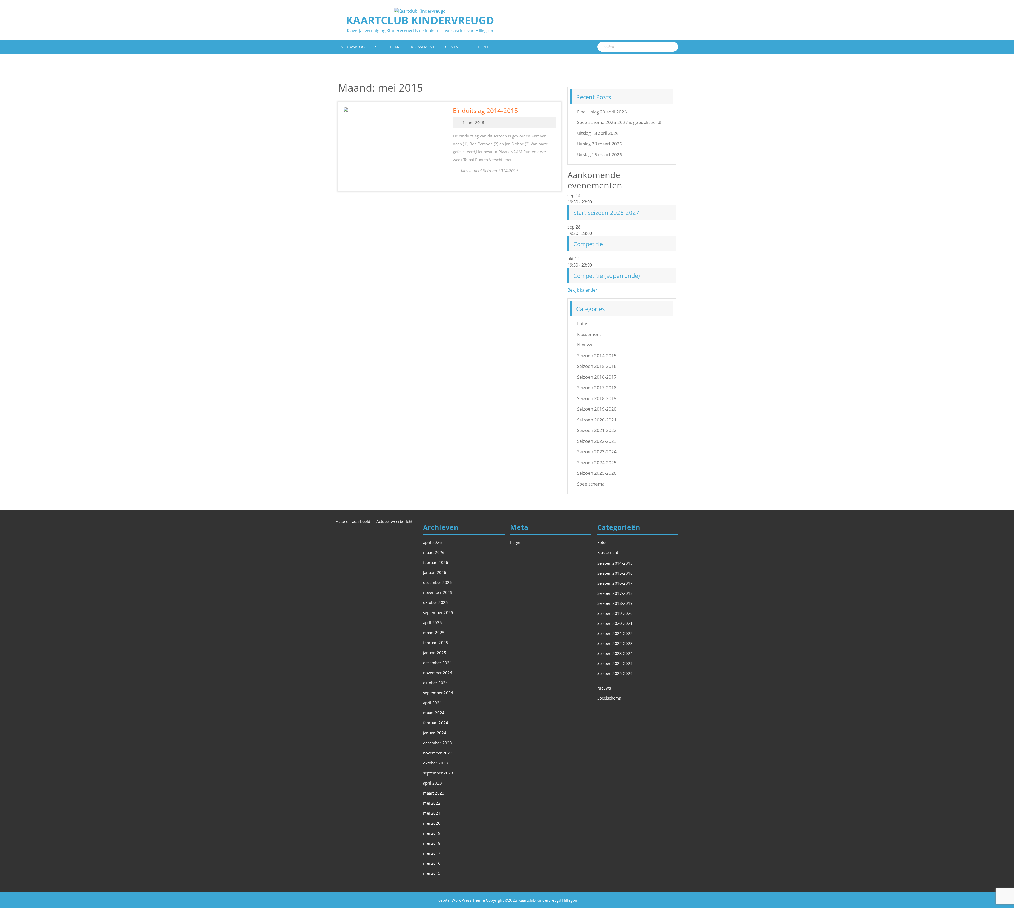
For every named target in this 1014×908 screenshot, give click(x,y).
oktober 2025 (435, 602)
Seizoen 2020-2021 (597, 420)
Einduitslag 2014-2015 (485, 110)
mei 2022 (431, 803)
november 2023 (437, 752)
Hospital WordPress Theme (460, 900)
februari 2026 (435, 562)
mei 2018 (431, 843)
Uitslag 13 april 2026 (598, 133)
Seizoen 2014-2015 (597, 356)
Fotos (582, 323)
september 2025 (438, 612)
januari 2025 (434, 652)
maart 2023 (433, 793)
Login (515, 542)
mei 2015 (431, 873)
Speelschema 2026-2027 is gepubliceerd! (619, 122)
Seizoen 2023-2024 (597, 452)
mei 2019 (431, 833)
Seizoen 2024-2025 (597, 462)
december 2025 (437, 582)
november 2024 (437, 672)
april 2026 (432, 542)
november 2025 (437, 592)
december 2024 (437, 662)
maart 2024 (433, 712)
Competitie (588, 244)
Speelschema (388, 46)
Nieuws (584, 345)
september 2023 (438, 773)
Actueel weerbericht (394, 521)
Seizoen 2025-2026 (597, 473)
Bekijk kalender (582, 290)
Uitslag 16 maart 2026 (599, 154)
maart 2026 (433, 552)
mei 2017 (431, 853)
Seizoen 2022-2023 (597, 441)
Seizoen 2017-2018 (597, 387)
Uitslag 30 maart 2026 (599, 144)
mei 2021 (431, 813)
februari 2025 (435, 642)
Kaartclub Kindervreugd (420, 20)
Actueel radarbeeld (353, 521)
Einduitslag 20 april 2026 (602, 112)
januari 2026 (434, 572)
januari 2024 (434, 732)
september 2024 (438, 692)
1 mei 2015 (474, 122)
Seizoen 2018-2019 (597, 398)
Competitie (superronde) (606, 275)
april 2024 (432, 702)
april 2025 (432, 622)
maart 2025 (433, 632)
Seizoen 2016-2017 (597, 377)
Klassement (423, 46)
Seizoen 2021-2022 (597, 430)
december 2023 (437, 742)
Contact (453, 46)
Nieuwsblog (353, 46)
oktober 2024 (435, 682)
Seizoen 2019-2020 (597, 409)
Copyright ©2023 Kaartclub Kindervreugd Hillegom (532, 900)
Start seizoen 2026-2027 (606, 212)
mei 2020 (431, 823)
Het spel (481, 46)
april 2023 (432, 783)
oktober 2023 (435, 763)
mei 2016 (431, 863)
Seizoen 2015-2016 (597, 366)
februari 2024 (435, 722)
